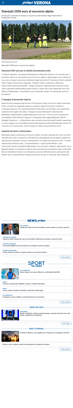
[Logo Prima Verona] (36, 2)
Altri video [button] (66, 323)
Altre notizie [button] (65, 257)
